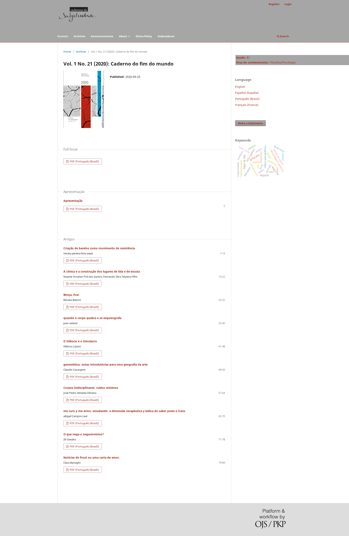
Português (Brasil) (247, 99)
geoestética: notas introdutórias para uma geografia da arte (105, 364)
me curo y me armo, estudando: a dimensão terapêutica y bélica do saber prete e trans (124, 411)
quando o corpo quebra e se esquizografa (92, 318)
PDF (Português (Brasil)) (84, 161)
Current (62, 36)
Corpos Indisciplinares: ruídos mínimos (90, 388)
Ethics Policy (144, 36)
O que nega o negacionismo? (83, 434)
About (123, 36)
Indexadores (166, 36)
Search (284, 36)
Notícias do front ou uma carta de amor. (91, 457)
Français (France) (246, 105)
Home (67, 51)
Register (274, 4)
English (240, 87)
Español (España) (247, 93)
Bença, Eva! (71, 295)
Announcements (102, 36)
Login (288, 4)
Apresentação (73, 201)
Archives (79, 36)
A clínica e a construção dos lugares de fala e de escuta (101, 271)
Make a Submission (250, 123)
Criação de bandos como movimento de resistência (99, 248)
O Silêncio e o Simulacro (80, 341)
